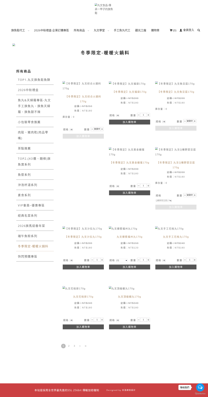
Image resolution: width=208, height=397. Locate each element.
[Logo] (104, 9)
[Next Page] (80, 346)
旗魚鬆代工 (18, 30)
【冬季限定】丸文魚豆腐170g (175, 91)
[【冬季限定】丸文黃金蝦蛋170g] (129, 151)
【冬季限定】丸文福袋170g (129, 91)
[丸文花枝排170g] (74, 288)
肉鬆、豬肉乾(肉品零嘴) (33, 135)
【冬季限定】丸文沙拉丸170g (83, 236)
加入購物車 (83, 136)
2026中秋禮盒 (28, 90)
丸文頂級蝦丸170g (129, 296)
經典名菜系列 (27, 215)
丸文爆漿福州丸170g (130, 236)
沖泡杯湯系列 (27, 185)
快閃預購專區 (27, 256)
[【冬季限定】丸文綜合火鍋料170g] (83, 85)
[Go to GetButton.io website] (200, 394)
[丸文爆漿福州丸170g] (123, 228)
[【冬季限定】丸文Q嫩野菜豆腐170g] (176, 151)
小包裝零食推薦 (29, 122)
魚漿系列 (24, 175)
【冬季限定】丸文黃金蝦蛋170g (129, 162)
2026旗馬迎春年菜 (31, 226)
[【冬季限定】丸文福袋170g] (127, 83)
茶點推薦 (24, 148)
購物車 (155, 30)
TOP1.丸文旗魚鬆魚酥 (34, 80)
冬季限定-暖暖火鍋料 (33, 246)
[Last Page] (85, 346)
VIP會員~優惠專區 (31, 205)
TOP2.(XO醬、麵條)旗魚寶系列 (34, 161)
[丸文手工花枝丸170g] (169, 228)
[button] (199, 30)
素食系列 (24, 195)
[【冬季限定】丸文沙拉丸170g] (82, 228)
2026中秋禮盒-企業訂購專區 (51, 30)
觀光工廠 (140, 30)
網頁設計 (131, 390)
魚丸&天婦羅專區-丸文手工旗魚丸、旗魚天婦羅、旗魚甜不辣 (34, 106)
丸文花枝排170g (83, 296)
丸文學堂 (99, 30)
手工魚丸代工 (122, 30)
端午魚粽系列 (27, 236)
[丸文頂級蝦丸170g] (122, 288)
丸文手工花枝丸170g (176, 236)
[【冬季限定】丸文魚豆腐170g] (175, 83)
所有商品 (79, 30)
